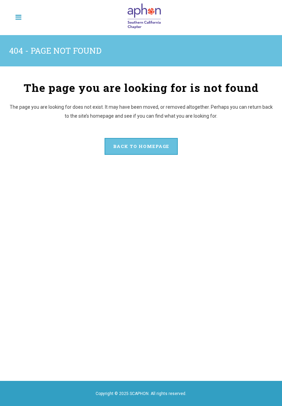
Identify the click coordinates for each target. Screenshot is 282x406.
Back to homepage (141, 146)
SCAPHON (139, 393)
